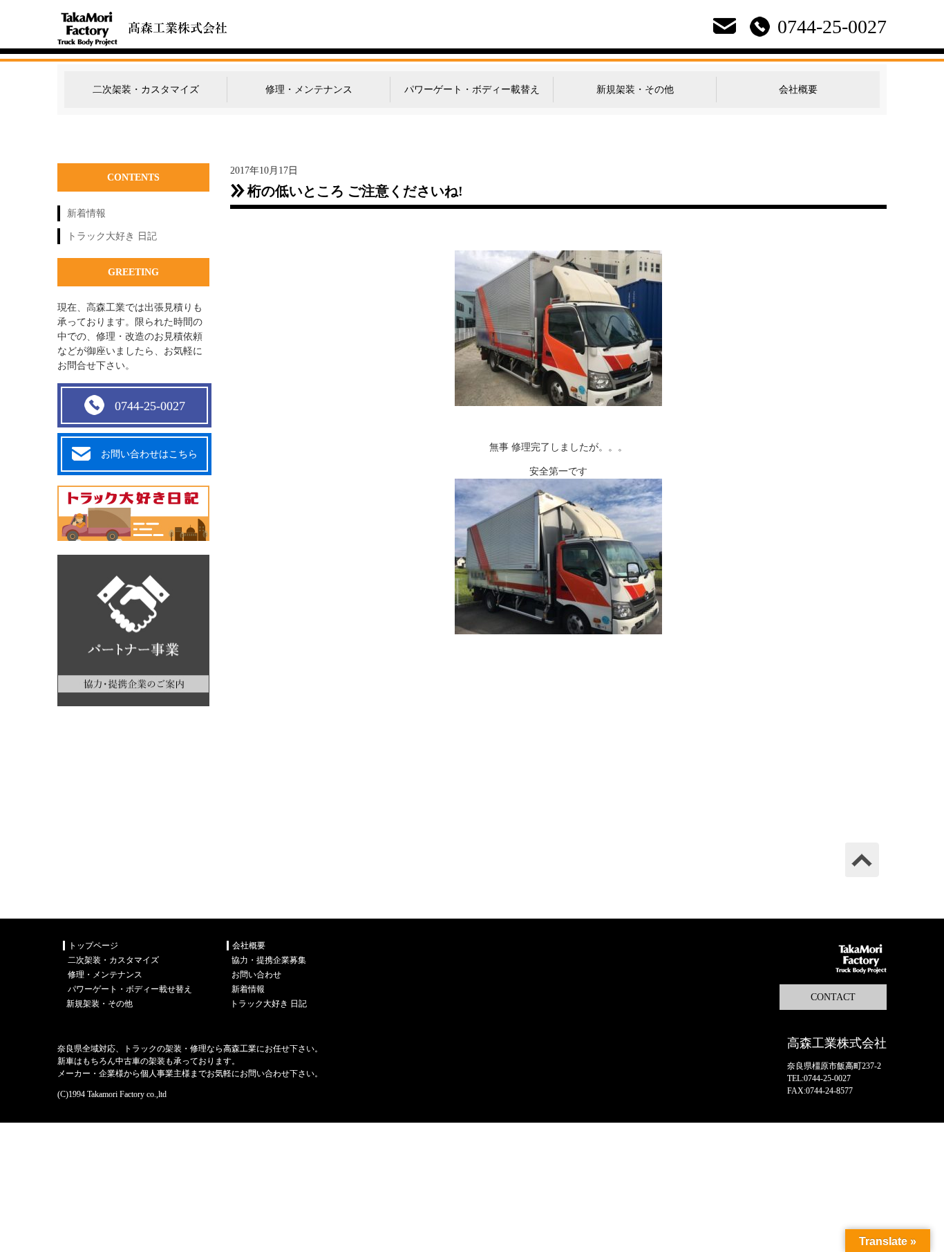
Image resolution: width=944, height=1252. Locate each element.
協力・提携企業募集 (269, 960)
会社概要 (798, 89)
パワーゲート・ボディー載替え (472, 89)
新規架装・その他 (635, 89)
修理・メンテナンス (308, 89)
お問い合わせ (256, 974)
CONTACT (833, 997)
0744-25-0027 (150, 406)
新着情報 (86, 213)
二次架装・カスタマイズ (146, 89)
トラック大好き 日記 (112, 236)
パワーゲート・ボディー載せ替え (130, 989)
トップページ (93, 945)
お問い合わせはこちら (149, 454)
